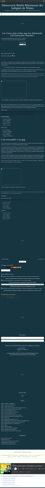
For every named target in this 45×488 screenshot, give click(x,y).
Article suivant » (40, 259)
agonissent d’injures (27, 76)
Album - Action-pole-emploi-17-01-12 (8, 410)
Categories (24, 38)
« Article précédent (5, 259)
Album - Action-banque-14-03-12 (7, 406)
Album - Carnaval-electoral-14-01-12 (8, 413)
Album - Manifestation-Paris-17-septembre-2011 (10, 423)
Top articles (29, 455)
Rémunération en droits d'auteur (12, 456)
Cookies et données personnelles (26, 456)
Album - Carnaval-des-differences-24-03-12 (9, 412)
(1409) (9, 441)
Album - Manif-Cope (5, 417)
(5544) (6, 438)
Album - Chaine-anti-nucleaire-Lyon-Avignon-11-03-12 (12, 416)
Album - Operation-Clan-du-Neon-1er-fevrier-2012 (11, 430)
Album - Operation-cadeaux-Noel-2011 (8, 429)
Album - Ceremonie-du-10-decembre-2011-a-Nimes (11, 414)
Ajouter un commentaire (10, 297)
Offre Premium (19, 456)
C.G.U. (42, 455)
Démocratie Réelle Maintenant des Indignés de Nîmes (22, 7)
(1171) (8, 442)
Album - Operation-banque (6, 426)
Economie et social (22, 42)
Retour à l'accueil (22, 261)
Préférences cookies (34, 456)
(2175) (5, 439)
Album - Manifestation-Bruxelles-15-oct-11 (9, 419)
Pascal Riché (3, 55)
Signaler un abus (38, 455)
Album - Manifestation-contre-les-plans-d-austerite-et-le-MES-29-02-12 (15, 420)
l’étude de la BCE (7, 104)
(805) (8, 443)
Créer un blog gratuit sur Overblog (22, 455)
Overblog (29, 452)
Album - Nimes (4, 425)
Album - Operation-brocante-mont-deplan (9, 427)
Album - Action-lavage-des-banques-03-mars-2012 (11, 409)
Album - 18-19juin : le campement (7, 403)
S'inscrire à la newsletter (6, 270)
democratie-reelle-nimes (21, 354)
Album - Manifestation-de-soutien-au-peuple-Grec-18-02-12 (13, 422)
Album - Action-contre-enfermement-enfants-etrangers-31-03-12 (13, 407)
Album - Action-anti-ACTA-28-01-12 (8, 404)
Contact (34, 455)
